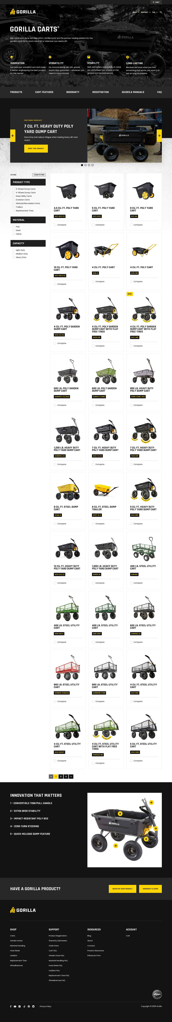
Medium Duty (22, 254)
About (90, 940)
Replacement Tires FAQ (59, 975)
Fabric (19, 234)
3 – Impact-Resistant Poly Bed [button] (29, 818)
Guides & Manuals (133, 92)
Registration (100, 92)
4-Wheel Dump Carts (26, 192)
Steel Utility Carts (24, 196)
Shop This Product (36, 148)
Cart (157, 2)
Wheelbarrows (16, 965)
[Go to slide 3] (89, 165)
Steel (18, 230)
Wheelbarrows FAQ (57, 980)
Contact (91, 945)
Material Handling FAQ (58, 960)
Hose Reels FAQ (55, 965)
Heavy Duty (21, 257)
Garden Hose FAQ (56, 955)
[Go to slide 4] (92, 165)
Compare (61, 225)
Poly (18, 227)
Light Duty (20, 250)
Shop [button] (135, 12)
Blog (89, 935)
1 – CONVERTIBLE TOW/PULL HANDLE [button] (31, 803)
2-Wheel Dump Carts (25, 189)
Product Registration (58, 935)
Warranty (72, 92)
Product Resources (95, 950)
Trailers (19, 207)
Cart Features (44, 92)
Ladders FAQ (54, 970)
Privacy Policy (45, 1006)
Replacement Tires (24, 211)
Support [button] (144, 12)
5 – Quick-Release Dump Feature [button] (30, 834)
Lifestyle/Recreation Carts (28, 203)
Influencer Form (94, 955)
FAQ (159, 92)
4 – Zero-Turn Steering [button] (24, 826)
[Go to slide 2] (85, 165)
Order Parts (54, 945)
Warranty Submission (58, 940)
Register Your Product (123, 889)
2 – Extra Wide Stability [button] (25, 811)
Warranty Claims (150, 889)
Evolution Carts (23, 200)
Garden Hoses (16, 940)
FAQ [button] (153, 12)
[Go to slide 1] (82, 165)
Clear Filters (39, 175)
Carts (12, 935)
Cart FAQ (53, 950)
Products (16, 92)
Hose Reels (15, 950)
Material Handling (17, 945)
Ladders (13, 955)
